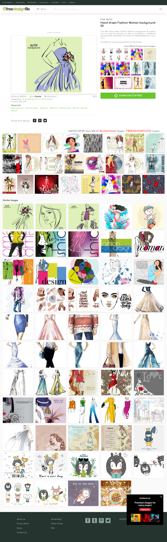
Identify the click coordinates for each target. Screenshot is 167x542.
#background (17, 108)
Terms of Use (56, 524)
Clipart (71, 2)
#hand (76, 108)
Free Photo (20, 2)
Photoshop (32, 2)
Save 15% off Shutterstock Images (139, 46)
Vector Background (30, 99)
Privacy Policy (23, 524)
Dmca (19, 528)
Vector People (46, 99)
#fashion (54, 108)
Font (64, 2)
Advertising (56, 519)
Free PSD (55, 2)
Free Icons (44, 2)
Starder (38, 96)
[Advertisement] (54, 24)
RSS (52, 528)
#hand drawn (32, 108)
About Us (21, 519)
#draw (14, 111)
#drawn (84, 108)
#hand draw (65, 108)
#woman (44, 108)
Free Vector (7, 2)
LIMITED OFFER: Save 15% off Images (96, 131)
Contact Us (22, 532)
